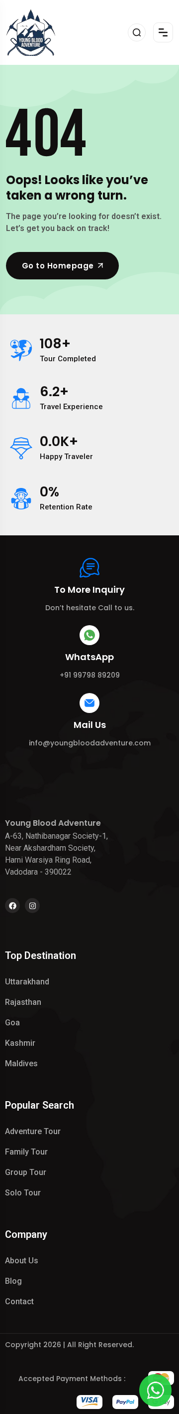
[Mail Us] (89, 703)
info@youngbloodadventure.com (90, 743)
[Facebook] (12, 905)
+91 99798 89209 (90, 675)
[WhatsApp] (89, 635)
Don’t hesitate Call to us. (89, 608)
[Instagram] (32, 905)
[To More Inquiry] (89, 568)
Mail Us (90, 724)
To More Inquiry (89, 589)
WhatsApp (89, 657)
